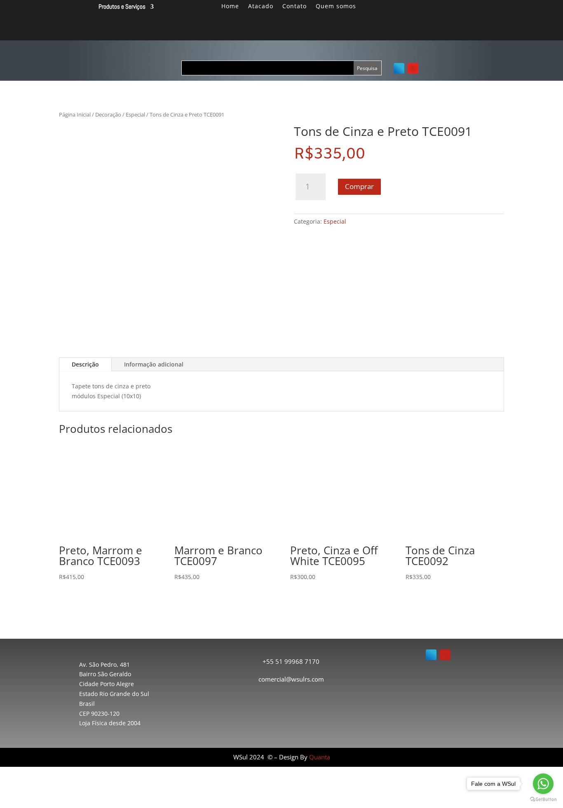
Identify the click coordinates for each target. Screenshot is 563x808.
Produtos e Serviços (122, 6)
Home (230, 6)
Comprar (359, 186)
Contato (294, 6)
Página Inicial (75, 114)
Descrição (85, 364)
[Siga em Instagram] (413, 68)
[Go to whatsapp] (543, 783)
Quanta (319, 757)
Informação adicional (153, 364)
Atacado (260, 6)
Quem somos (336, 6)
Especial (135, 114)
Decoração (108, 114)
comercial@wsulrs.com (291, 679)
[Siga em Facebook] (399, 68)
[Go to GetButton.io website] (543, 799)
